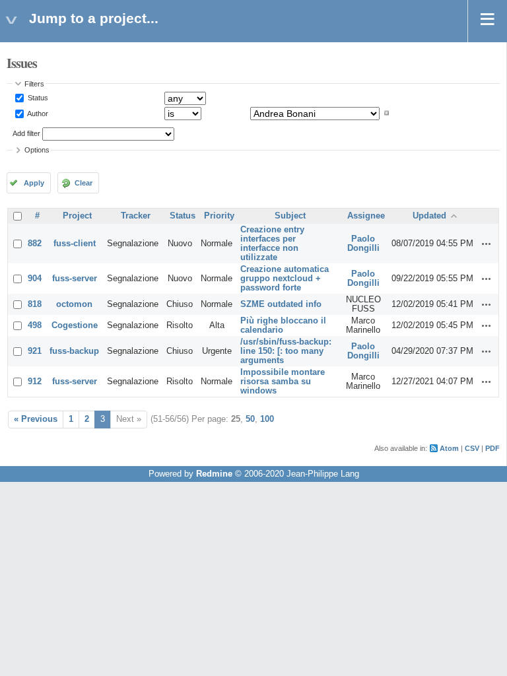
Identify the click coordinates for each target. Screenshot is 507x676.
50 (250, 419)
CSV (472, 448)
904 (35, 278)
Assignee (366, 215)
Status (37, 98)
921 (35, 351)
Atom (449, 448)
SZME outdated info (280, 304)
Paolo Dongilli (363, 243)
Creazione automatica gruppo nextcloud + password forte (284, 278)
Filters (34, 84)
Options (37, 150)
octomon (74, 304)
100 (267, 419)
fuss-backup (74, 351)
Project (77, 215)
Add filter (26, 133)
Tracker (136, 215)
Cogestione (74, 325)
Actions (486, 243)
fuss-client (74, 243)
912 (35, 381)
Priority (219, 215)
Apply (34, 183)
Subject (290, 215)
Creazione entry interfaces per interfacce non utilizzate (272, 243)
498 (35, 325)
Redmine (214, 474)
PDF (492, 448)
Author (37, 113)
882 (35, 243)
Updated (429, 215)
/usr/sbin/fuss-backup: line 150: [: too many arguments (285, 351)
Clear (83, 183)
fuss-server (74, 278)
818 (35, 304)
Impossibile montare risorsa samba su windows (282, 381)
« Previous (35, 419)
